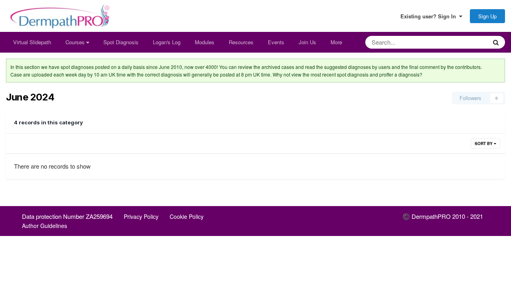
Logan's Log (166, 42)
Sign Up (487, 16)
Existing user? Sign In (429, 16)
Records (467, 42)
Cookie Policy (187, 216)
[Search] (496, 42)
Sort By (484, 143)
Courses (75, 42)
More (336, 42)
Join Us (307, 42)
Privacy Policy (141, 216)
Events (276, 42)
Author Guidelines (44, 226)
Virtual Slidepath (32, 42)
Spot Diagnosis (121, 42)
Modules (204, 42)
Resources (241, 42)
